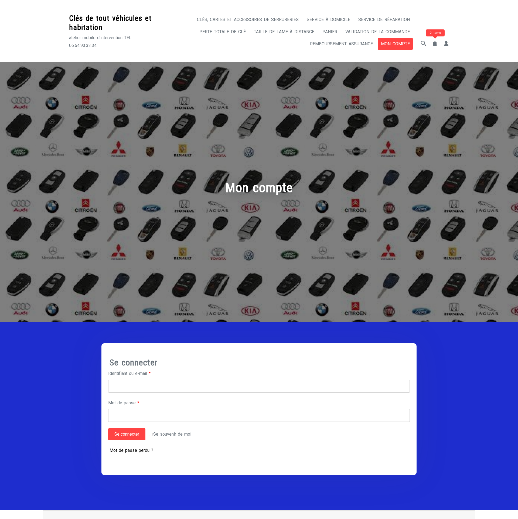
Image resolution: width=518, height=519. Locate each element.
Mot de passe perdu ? (131, 450)
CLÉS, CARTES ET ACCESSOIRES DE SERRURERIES (248, 19)
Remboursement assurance (341, 43)
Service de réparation (384, 19)
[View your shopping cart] (435, 43)
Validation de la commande (377, 31)
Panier (329, 31)
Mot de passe (134, 402)
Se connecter (126, 434)
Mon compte (395, 43)
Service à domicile (328, 19)
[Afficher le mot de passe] (404, 415)
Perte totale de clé (222, 31)
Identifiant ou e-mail (139, 373)
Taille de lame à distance (284, 31)
